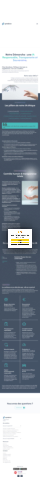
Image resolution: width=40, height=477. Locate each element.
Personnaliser (20, 244)
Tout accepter (20, 240)
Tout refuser (20, 242)
